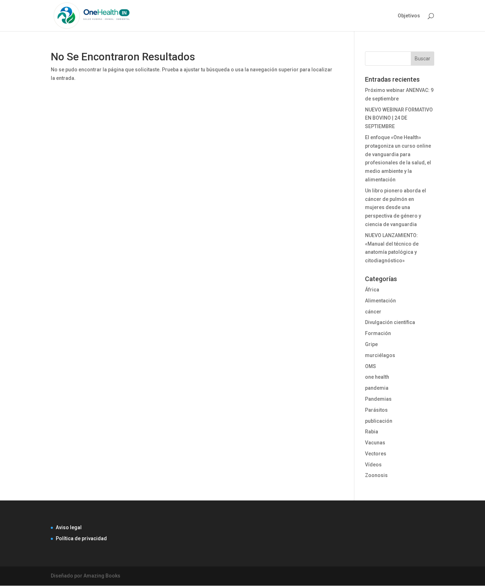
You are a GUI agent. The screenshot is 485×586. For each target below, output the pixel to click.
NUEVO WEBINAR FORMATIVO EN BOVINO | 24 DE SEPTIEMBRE (399, 118)
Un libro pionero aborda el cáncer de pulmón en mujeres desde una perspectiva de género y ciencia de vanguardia (395, 207)
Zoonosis (376, 475)
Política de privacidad (81, 538)
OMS (370, 366)
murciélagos (380, 355)
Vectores (375, 453)
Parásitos (376, 410)
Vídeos (373, 464)
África (372, 289)
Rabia (371, 431)
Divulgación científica (390, 322)
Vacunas (375, 442)
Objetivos (409, 15)
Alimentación (380, 300)
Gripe (371, 344)
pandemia (376, 388)
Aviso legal (69, 527)
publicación (378, 421)
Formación (378, 333)
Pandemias (378, 399)
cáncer (373, 311)
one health (377, 377)
